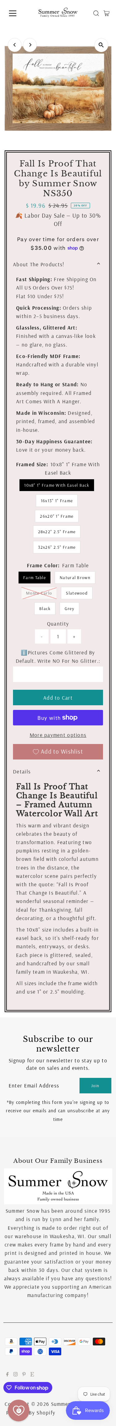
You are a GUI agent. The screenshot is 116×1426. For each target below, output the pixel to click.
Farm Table (34, 577)
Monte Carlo (41, 593)
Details (22, 771)
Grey (69, 608)
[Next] (30, 45)
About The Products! (38, 264)
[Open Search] (96, 13)
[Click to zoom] (101, 45)
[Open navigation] (17, 13)
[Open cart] (107, 13)
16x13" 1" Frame (57, 500)
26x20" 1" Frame (56, 516)
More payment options (58, 735)
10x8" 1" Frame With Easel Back (56, 485)
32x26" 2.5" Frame (57, 547)
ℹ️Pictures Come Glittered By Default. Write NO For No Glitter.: (58, 656)
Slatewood (76, 593)
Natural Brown (75, 577)
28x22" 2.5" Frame (57, 531)
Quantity (58, 623)
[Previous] (15, 45)
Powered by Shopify (30, 1412)
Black (44, 608)
